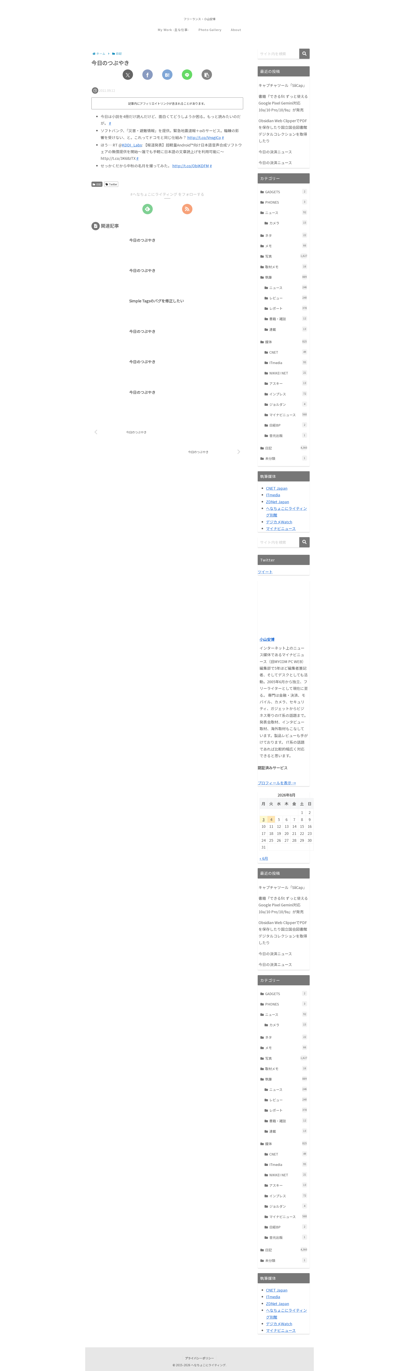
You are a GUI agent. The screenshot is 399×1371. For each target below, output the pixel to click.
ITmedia (273, 494)
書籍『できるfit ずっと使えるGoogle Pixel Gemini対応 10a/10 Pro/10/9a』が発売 (283, 103)
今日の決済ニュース (275, 151)
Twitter (113, 184)
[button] (207, 74)
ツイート (265, 571)
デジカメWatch (279, 521)
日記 (98, 184)
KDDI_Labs (132, 145)
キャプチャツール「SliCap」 (283, 85)
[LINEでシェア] (187, 74)
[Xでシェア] (128, 74)
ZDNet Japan (277, 501)
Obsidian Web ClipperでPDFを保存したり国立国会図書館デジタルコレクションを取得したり (283, 130)
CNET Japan (276, 488)
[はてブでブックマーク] (167, 74)
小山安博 (267, 639)
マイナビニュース (281, 528)
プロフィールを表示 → (277, 782)
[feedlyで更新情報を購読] (147, 209)
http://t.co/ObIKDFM (190, 165)
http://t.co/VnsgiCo (204, 137)
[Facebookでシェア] (147, 74)
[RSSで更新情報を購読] (187, 209)
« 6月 (264, 858)
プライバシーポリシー (199, 1358)
